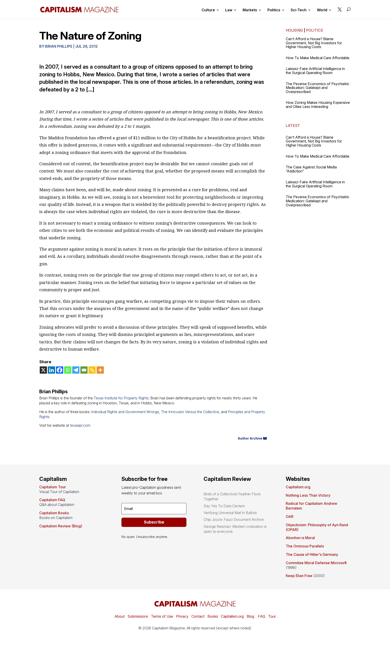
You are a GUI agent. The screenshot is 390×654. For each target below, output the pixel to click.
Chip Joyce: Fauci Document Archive (234, 519)
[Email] (84, 370)
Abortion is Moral (300, 537)
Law (228, 10)
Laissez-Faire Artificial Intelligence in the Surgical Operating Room (315, 70)
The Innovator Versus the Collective (190, 412)
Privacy (181, 616)
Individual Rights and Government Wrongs (125, 412)
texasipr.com (80, 425)
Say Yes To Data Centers (224, 506)
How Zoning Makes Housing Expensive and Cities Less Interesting (318, 104)
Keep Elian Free (299, 575)
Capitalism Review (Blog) (60, 526)
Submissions (137, 616)
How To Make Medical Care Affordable (317, 58)
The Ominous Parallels (305, 546)
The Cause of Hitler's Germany (312, 554)
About (119, 616)
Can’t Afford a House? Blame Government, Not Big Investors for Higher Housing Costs (314, 43)
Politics (273, 10)
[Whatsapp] (67, 370)
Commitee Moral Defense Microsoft (316, 563)
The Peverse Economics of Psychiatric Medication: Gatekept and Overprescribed (317, 87)
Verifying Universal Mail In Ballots (230, 512)
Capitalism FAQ (52, 500)
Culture (208, 10)
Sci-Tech (298, 10)
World (322, 10)
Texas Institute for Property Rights (121, 398)
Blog (250, 616)
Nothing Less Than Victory (308, 495)
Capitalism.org (298, 487)
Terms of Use (161, 616)
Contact (197, 616)
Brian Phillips (58, 46)
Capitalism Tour (52, 487)
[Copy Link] (92, 370)
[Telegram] (75, 370)
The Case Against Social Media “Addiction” (311, 169)
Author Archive (250, 438)
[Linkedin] (51, 370)
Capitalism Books (54, 513)
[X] (43, 370)
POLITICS (314, 30)
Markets (250, 10)
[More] (100, 370)
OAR (289, 516)
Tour (272, 616)
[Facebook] (59, 370)
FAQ (261, 616)
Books (212, 616)
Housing (294, 30)
